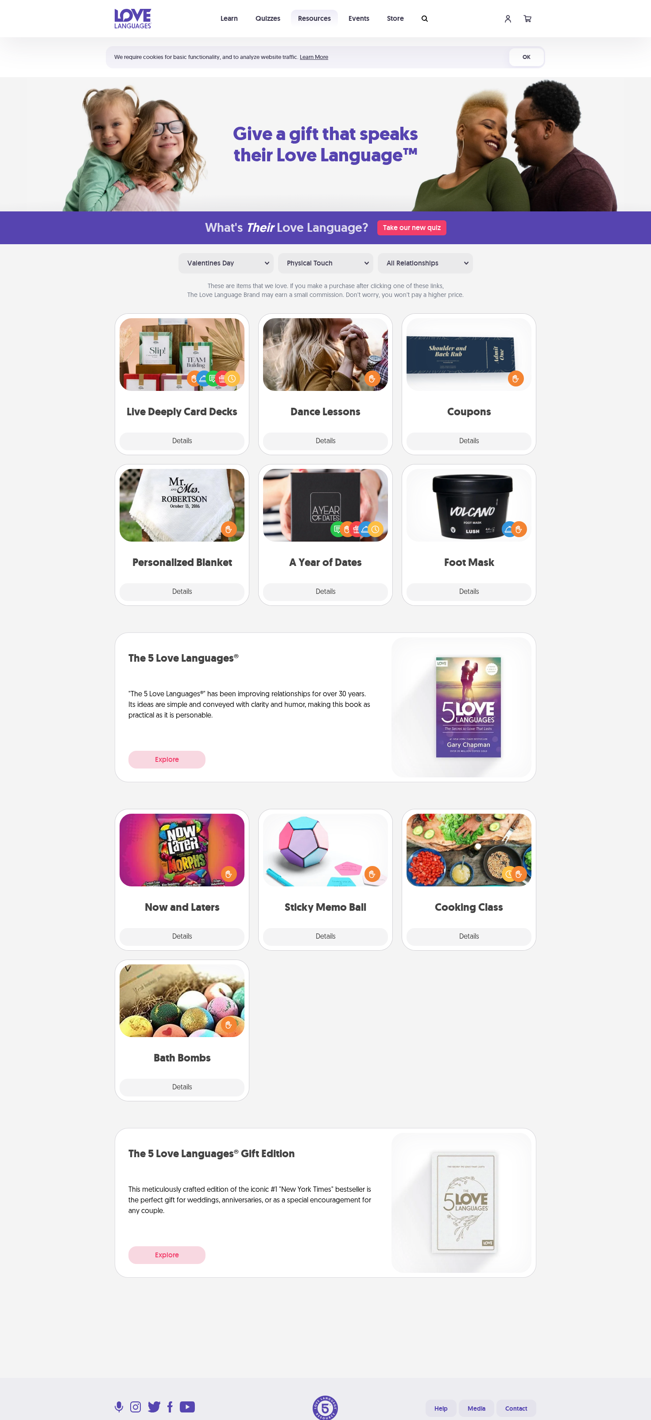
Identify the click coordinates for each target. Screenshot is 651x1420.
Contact (516, 1408)
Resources (314, 18)
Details (182, 441)
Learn (229, 18)
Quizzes (268, 18)
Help (441, 1408)
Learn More (314, 57)
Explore (167, 759)
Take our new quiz (412, 227)
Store (395, 18)
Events (359, 18)
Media (476, 1408)
